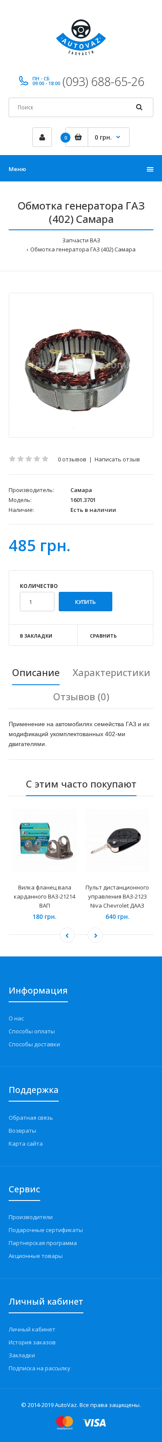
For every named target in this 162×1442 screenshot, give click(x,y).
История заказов (32, 1342)
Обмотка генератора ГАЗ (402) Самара (83, 249)
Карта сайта (26, 1143)
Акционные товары (36, 1256)
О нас (16, 1018)
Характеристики (111, 672)
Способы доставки (34, 1044)
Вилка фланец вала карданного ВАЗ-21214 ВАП (44, 896)
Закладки (22, 1355)
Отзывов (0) (81, 696)
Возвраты (22, 1130)
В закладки (36, 635)
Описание (36, 672)
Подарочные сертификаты (46, 1230)
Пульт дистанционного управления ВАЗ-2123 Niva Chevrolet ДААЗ (117, 896)
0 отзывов (72, 459)
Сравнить (103, 635)
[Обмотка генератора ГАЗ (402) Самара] (81, 365)
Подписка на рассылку (39, 1368)
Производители (31, 1217)
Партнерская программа (43, 1243)
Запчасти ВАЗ (81, 240)
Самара (81, 490)
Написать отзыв (117, 459)
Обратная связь (31, 1117)
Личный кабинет (32, 1329)
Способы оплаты (32, 1031)
